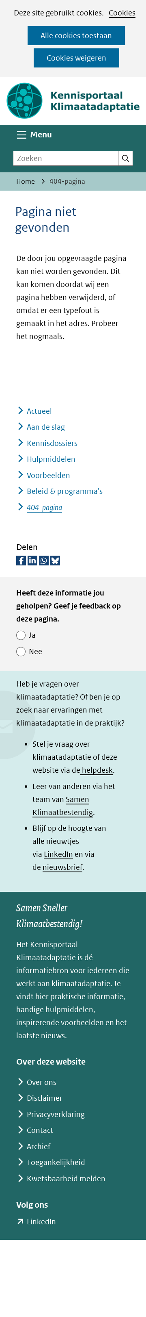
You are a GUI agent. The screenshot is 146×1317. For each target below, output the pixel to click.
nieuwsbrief (62, 867)
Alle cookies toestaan (76, 35)
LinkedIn (58, 854)
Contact (40, 1130)
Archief (38, 1146)
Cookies (122, 12)
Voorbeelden (48, 475)
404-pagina (44, 507)
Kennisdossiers (52, 443)
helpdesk (96, 770)
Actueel (39, 411)
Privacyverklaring (56, 1114)
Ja (32, 635)
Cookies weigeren (76, 58)
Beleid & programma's (65, 491)
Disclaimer (44, 1098)
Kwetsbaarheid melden (66, 1178)
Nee (35, 651)
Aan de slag (46, 427)
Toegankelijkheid (56, 1162)
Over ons (41, 1082)
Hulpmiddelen (51, 459)
